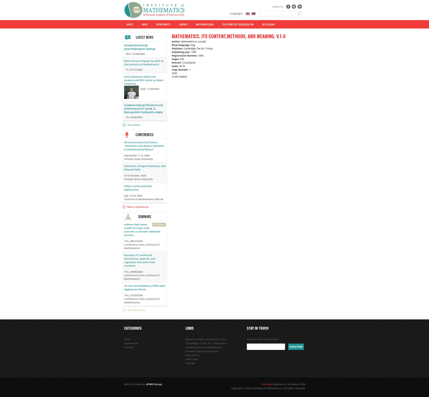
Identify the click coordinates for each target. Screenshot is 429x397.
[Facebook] (288, 6)
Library (183, 24)
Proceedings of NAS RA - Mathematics (206, 343)
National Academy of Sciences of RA (205, 339)
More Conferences (138, 206)
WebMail (190, 363)
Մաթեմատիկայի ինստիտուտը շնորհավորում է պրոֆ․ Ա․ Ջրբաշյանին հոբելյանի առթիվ (143, 108)
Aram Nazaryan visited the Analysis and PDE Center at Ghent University (144, 80)
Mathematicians (205, 24)
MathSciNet (192, 359)
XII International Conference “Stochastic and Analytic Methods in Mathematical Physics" (144, 146)
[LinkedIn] (299, 6)
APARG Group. (154, 384)
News (144, 24)
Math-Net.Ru (192, 355)
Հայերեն (253, 13)
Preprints (129, 347)
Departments (163, 24)
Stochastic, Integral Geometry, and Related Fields (145, 167)
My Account (268, 24)
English (248, 13)
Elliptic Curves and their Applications (138, 188)
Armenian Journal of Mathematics (204, 347)
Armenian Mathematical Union (202, 351)
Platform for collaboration (238, 24)
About (130, 24)
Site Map (267, 384)
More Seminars (136, 310)
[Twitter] (294, 6)
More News (133, 125)
